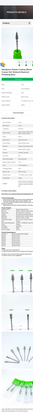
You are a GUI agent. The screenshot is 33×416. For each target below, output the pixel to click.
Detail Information (18, 112)
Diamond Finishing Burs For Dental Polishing (14, 411)
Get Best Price (18, 79)
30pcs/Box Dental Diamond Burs (14, 409)
